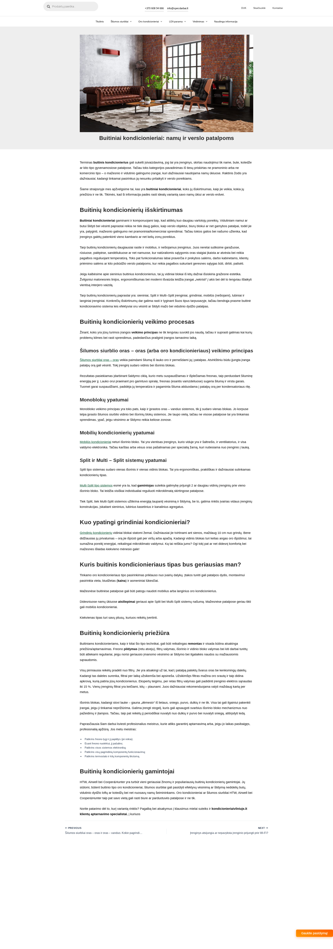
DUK (243, 8)
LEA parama (176, 21)
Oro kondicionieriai (148, 21)
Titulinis (100, 21)
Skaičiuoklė (259, 8)
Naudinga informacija (225, 21)
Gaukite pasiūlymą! (314, 933)
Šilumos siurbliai (119, 21)
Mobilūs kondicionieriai (95, 442)
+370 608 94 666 (154, 8)
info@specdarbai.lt (177, 8)
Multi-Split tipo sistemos (96, 485)
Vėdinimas (198, 21)
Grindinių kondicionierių (96, 533)
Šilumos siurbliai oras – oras (99, 360)
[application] (129, 21)
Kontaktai (277, 8)
